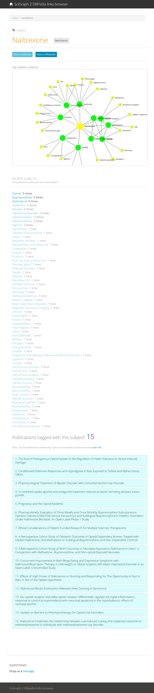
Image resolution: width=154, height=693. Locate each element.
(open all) (96, 447)
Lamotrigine (20, 315)
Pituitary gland (21, 264)
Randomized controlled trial (30, 244)
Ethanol (17, 339)
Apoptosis (18, 414)
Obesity (17, 276)
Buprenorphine (22, 197)
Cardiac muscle (22, 383)
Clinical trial (19, 371)
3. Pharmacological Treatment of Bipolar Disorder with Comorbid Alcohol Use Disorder (69, 483)
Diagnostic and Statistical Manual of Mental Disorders (46, 355)
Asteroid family (22, 221)
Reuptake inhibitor (24, 241)
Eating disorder (22, 347)
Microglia (18, 292)
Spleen (16, 237)
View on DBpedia (22, 54)
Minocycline (20, 288)
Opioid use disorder (25, 213)
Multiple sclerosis (23, 284)
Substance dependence (27, 233)
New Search (61, 40)
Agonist (17, 225)
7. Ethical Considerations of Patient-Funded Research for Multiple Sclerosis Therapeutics (70, 528)
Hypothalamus (21, 323)
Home (15, 18)
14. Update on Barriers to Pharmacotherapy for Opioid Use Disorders (59, 612)
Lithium (17, 312)
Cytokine (17, 359)
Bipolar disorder (22, 398)
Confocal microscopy (25, 367)
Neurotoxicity (21, 280)
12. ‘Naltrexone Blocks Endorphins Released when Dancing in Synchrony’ (61, 588)
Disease (17, 351)
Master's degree (22, 300)
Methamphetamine (24, 296)
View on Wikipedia (46, 54)
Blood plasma (21, 390)
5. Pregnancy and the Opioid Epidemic (39, 504)
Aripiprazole (20, 410)
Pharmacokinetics (23, 268)
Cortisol (17, 363)
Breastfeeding (21, 386)
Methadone (19, 201)
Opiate (16, 272)
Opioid (16, 193)
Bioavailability (21, 406)
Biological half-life (23, 402)
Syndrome (19, 205)
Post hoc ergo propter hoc (29, 260)
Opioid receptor (22, 217)
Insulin (16, 319)
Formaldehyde (21, 335)
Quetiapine (19, 248)
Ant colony (19, 422)
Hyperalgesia (20, 327)
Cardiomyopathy (23, 379)
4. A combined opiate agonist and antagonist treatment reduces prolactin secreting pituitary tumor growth (77, 493)
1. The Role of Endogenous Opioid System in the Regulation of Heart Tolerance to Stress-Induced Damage (76, 460)
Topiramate (19, 229)
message (28, 671)
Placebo (17, 209)
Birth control (20, 394)
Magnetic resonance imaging (30, 308)
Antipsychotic (21, 418)
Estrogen (17, 343)
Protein (17, 252)
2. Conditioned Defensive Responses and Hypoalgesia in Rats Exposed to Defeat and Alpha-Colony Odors (77, 472)
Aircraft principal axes (26, 426)
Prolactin (18, 256)
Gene (15, 331)
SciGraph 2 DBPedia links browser (40, 4)
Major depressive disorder (29, 304)
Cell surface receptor (25, 375)
